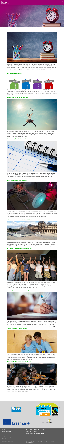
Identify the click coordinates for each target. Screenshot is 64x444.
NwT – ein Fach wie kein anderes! (14, 73)
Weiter (55, 394)
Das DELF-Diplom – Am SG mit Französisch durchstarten (20, 219)
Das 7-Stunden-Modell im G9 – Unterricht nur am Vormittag (20, 30)
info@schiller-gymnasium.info (37, 433)
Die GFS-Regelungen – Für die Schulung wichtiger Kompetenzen (21, 290)
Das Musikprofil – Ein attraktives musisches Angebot (19, 362)
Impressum (3, 438)
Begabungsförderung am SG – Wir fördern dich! (17, 97)
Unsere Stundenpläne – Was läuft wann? (16, 139)
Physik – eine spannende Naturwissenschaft (17, 180)
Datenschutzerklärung (6, 437)
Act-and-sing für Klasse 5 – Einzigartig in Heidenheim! (19, 248)
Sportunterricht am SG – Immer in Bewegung (17, 328)
